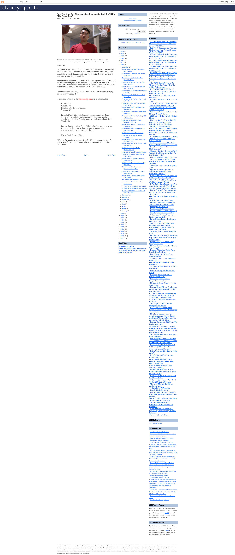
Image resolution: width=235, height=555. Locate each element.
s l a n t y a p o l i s (19, 7)
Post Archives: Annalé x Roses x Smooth (134, 152)
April (123, 206)
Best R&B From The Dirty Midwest (159, 500)
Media (143, 248)
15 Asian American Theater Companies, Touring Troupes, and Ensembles (161, 405)
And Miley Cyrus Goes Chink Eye (162, 213)
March (124, 208)
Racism (129, 253)
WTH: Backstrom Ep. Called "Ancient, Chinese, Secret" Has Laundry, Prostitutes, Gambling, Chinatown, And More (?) (163, 131)
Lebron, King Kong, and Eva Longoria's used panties (159, 280)
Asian (121, 246)
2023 (122, 58)
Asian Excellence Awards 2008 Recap (163, 398)
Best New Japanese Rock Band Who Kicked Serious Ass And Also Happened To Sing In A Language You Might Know (162, 458)
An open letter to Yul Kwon (159, 415)
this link (167, 513)
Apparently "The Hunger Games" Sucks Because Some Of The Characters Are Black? (161, 172)
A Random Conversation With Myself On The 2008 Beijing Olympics (162, 381)
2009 (122, 233)
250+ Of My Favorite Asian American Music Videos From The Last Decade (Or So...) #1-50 (162, 69)
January (124, 211)
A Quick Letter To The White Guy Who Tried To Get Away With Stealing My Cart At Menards (163, 139)
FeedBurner (136, 33)
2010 (122, 231)
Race (124, 253)
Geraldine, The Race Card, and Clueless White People (160, 276)
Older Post (111, 155)
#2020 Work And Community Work (132, 179)
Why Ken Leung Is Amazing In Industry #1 (134, 188)
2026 (122, 51)
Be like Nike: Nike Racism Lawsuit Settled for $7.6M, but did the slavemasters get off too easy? (162, 347)
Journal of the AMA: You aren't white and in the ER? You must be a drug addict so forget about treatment (162, 295)
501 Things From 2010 (155, 423)
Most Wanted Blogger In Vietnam (159, 440)
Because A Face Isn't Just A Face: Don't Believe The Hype (162, 251)
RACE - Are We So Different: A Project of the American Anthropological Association (163, 310)
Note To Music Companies (159, 390)
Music (121, 250)
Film (120, 248)
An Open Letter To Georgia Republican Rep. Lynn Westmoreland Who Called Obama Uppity (163, 238)
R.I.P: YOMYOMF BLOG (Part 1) (162, 89)
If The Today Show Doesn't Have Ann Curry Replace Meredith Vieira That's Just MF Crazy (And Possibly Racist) (163, 186)
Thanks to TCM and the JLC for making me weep (161, 385)
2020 (122, 65)
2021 (122, 62)
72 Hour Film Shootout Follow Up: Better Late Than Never (161, 228)
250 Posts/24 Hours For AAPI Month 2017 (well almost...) (162, 109)
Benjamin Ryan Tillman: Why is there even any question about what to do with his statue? (163, 289)
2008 (122, 236)
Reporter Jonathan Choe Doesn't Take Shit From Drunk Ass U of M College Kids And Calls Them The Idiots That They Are (163, 160)
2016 (122, 220)
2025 (122, 53)
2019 (122, 213)
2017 (122, 217)
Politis (130, 250)
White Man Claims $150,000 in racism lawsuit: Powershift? (163, 331)
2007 (122, 238)
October (124, 197)
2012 (122, 227)
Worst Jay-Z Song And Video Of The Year (162, 438)
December (125, 67)
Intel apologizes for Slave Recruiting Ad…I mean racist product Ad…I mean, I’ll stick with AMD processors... (163, 341)
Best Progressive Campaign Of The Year (161, 442)
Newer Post (61, 155)
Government (136, 248)
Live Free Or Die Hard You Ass (161, 359)
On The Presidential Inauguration (162, 209)
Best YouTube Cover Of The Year (159, 477)
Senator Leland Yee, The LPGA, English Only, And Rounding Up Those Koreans (162, 411)
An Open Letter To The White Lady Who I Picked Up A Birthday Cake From (163, 144)
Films (124, 248)
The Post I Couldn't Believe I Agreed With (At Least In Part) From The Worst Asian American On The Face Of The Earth (163, 452)
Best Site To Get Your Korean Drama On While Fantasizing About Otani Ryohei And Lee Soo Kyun (162, 446)
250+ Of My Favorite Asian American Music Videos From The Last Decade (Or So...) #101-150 (162, 56)
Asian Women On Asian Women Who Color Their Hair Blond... (162, 92)
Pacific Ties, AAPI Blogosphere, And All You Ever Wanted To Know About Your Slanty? (162, 192)
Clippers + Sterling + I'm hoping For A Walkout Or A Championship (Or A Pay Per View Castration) (163, 153)
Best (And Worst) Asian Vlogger (159, 475)
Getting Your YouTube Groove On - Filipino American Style (162, 216)
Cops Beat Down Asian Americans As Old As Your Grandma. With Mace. (163, 177)
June (123, 202)
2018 (122, 215)
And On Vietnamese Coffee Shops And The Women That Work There (162, 204)
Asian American (128, 246)
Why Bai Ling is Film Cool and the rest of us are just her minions (161, 224)
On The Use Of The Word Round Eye (163, 211)
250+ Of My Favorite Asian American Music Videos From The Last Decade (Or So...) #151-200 (162, 50)
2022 (122, 60)
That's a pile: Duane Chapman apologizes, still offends (160, 305)
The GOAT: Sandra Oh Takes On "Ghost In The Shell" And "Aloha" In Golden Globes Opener (162, 85)
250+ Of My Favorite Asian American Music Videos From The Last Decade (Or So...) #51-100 (162, 62)
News (125, 250)
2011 (122, 229)
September (125, 199)
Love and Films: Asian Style (160, 400)
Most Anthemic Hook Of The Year (159, 432)
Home (86, 155)
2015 (122, 222)
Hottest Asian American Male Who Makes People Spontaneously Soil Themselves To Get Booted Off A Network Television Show (163, 492)
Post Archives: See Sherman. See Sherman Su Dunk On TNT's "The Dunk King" (86, 15)
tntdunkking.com (85, 98)
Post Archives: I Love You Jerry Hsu (132, 133)
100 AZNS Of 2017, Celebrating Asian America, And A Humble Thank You (163, 105)
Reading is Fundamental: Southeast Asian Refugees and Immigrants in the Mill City (162, 394)
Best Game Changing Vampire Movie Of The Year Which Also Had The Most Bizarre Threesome (162, 485)
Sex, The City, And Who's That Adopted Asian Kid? (160, 366)
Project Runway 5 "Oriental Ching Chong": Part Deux (161, 243)
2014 (122, 224)
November (125, 195)
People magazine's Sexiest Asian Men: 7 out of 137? (161, 362)
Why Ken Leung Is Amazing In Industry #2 (134, 186)
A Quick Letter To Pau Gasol (160, 388)
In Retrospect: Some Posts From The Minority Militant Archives (163, 113)
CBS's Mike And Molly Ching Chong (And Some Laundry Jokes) (162, 181)
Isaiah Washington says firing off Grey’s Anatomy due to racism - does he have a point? (162, 372)
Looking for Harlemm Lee (159, 207)
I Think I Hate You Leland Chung (161, 200)
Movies (129, 248)
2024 (122, 56)
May (123, 204)
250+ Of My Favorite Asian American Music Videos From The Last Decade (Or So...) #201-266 (162, 44)
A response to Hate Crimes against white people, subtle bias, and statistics (163, 327)
